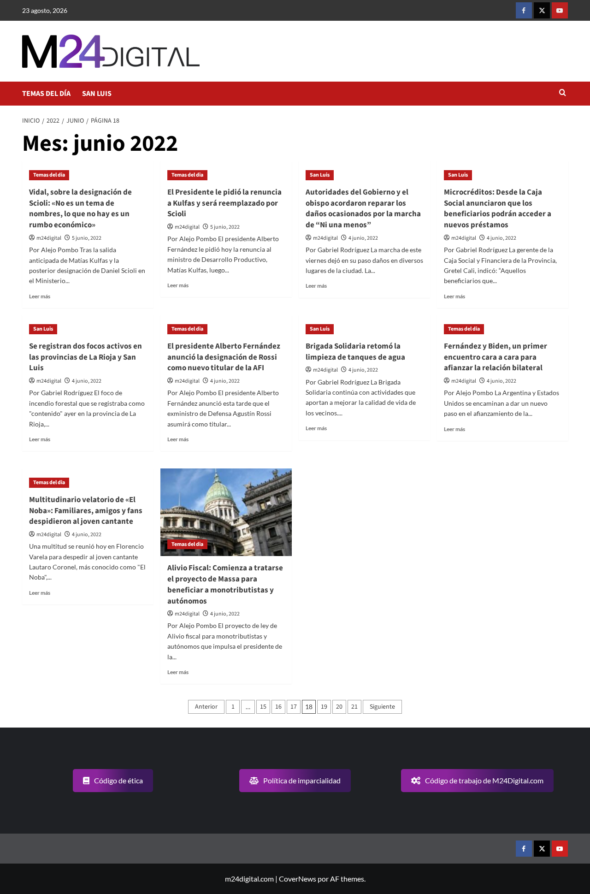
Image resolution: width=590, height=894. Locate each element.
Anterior (206, 706)
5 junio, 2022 (86, 238)
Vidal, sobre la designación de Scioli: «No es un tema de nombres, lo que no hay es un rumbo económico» (80, 209)
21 (354, 706)
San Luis (320, 175)
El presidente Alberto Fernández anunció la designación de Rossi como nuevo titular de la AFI (223, 357)
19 (324, 706)
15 (263, 706)
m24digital (48, 238)
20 (339, 706)
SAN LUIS (97, 94)
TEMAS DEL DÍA (46, 94)
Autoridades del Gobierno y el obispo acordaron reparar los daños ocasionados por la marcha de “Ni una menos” (363, 209)
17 (293, 706)
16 (278, 706)
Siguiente (382, 706)
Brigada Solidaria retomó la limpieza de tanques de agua (355, 352)
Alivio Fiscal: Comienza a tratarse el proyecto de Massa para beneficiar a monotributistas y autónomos (225, 584)
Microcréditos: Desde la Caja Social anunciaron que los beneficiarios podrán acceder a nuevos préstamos (497, 209)
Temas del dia (49, 175)
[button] (562, 93)
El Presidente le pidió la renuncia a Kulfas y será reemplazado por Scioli (224, 203)
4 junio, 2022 (363, 238)
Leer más (39, 296)
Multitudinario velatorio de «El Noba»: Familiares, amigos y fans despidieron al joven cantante (85, 510)
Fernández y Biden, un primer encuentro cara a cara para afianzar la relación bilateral (495, 357)
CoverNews (297, 878)
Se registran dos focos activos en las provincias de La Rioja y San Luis (85, 357)
